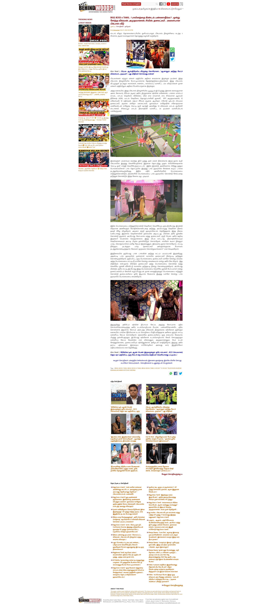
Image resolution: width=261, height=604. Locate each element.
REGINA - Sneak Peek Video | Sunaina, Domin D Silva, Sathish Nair (92, 45)
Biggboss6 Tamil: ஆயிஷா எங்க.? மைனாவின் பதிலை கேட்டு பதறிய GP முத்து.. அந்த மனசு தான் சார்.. (127, 555)
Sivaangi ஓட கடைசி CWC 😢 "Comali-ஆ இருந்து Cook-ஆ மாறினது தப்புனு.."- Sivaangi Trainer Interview (93, 120)
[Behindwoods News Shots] (97, 7)
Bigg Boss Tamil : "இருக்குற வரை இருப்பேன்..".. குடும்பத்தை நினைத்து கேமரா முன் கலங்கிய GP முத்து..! (162, 497)
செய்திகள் (120, 26)
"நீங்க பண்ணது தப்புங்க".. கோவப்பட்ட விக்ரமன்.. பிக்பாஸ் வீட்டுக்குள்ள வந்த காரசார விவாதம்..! (127, 537)
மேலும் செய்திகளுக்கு (171, 474)
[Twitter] (164, 4)
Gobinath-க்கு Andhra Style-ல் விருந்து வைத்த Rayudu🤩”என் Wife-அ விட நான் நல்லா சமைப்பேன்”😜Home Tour (92, 145)
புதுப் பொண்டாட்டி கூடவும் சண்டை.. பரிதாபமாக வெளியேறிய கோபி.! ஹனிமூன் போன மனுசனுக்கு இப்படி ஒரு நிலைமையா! (128, 546)
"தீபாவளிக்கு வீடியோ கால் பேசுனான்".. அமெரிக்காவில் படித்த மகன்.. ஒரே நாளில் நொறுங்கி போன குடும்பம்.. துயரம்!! (125, 469)
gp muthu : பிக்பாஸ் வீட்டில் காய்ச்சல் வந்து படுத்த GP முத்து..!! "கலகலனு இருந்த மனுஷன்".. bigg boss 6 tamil (164, 515)
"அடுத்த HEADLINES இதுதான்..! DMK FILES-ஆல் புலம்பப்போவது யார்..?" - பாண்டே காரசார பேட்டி (93, 94)
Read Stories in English (131, 4)
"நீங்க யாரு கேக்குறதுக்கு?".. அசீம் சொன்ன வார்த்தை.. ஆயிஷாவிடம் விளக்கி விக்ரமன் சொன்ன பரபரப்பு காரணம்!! (129, 519)
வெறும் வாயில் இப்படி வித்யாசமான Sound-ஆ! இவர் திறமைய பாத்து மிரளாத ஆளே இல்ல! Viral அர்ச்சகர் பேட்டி (93, 69)
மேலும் (178, 9)
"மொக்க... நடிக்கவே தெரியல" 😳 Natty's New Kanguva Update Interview (92, 169)
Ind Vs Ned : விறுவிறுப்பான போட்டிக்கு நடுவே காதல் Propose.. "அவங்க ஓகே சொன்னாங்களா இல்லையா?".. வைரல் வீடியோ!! (161, 439)
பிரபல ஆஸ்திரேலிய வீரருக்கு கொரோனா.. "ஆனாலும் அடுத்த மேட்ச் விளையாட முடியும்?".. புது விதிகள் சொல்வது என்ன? (146, 73)
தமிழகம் (127, 26)
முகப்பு (112, 26)
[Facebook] (161, 4)
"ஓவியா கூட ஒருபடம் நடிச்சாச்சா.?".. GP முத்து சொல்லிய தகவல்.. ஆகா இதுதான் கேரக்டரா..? (164, 489)
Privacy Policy (126, 602)
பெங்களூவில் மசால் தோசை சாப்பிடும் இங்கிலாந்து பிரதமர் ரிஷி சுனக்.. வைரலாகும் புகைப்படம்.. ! (160, 468)
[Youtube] (168, 4)
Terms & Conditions (138, 602)
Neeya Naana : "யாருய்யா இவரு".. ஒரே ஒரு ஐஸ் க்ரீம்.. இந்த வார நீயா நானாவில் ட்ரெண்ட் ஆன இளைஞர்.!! (164, 545)
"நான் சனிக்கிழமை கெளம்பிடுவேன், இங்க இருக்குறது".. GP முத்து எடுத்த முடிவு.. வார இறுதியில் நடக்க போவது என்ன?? (129, 512)
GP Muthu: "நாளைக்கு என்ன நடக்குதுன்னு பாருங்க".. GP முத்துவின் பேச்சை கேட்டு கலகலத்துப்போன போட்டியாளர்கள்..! (128, 562)
